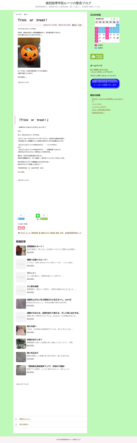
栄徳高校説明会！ (98, 113)
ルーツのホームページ (98, 69)
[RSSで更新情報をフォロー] (23, 228)
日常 (79, 25)
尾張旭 (52, 233)
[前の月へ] (110, 18)
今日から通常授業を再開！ (101, 110)
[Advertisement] (50, 98)
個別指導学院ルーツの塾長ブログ (68, 3)
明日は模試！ (24, 424)
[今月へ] (114, 18)
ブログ (22, 233)
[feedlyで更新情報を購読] (19, 228)
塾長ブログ (45, 233)
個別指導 (34, 233)
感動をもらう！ (25, 419)
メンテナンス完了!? (99, 107)
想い (75, 25)
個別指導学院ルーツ (74, 233)
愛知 (57, 233)
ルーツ (28, 233)
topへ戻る (21, 172)
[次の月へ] (117, 18)
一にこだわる (96, 104)
